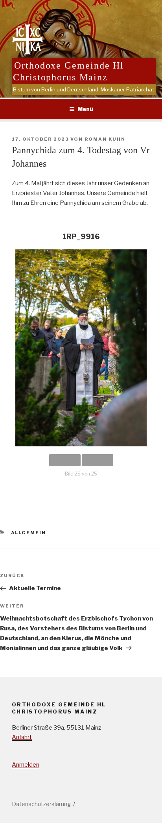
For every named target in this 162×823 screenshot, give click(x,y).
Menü (85, 109)
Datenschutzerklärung (41, 804)
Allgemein (28, 532)
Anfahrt (22, 737)
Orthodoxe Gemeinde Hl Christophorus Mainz (68, 71)
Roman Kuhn (105, 139)
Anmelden (25, 764)
